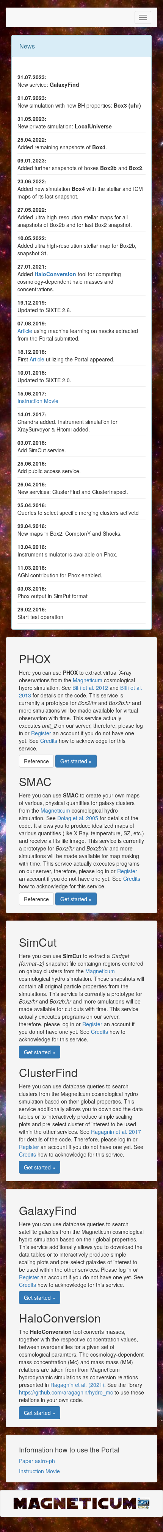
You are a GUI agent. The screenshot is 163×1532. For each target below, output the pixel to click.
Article (24, 331)
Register (41, 733)
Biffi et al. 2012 (90, 687)
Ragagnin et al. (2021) (77, 1384)
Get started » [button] (76, 761)
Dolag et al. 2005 (77, 818)
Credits (48, 740)
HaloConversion (55, 274)
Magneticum (87, 680)
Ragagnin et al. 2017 (116, 1131)
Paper (27, 1461)
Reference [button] (36, 761)
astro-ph (45, 1461)
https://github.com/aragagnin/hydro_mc (66, 1392)
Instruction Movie (37, 401)
